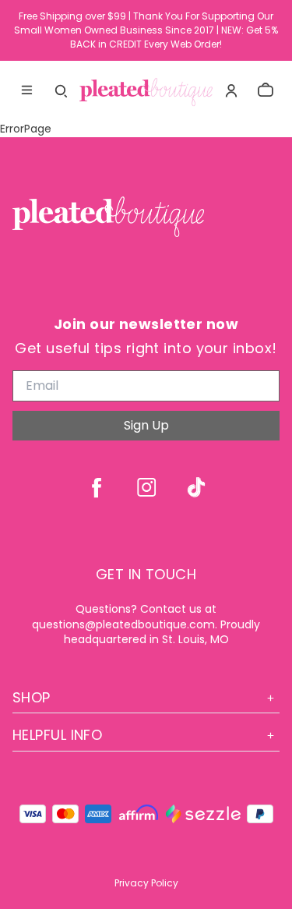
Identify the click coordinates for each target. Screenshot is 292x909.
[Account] (231, 90)
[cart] (266, 90)
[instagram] (146, 487)
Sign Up (146, 425)
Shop (31, 697)
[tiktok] (196, 487)
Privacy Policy (146, 883)
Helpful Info (57, 735)
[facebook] (96, 487)
